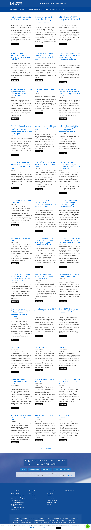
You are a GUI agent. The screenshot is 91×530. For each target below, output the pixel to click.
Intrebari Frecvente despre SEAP (62, 469)
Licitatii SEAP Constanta (63, 522)
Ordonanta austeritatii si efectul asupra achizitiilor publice (20, 381)
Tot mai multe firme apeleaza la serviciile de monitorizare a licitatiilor (69, 381)
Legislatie (52, 9)
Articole (31, 9)
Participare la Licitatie (42, 347)
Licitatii (58, 9)
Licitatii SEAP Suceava (41, 517)
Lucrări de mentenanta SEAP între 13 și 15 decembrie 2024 (45, 311)
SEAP (62, 9)
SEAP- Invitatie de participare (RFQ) (17, 507)
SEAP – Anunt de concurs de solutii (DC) (18, 498)
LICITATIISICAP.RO (32, 495)
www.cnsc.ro (49, 506)
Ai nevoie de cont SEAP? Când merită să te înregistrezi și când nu (45, 128)
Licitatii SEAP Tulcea (25, 517)
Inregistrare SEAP (38, 9)
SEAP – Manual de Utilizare (52, 500)
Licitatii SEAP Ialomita (49, 518)
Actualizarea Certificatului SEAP (20, 239)
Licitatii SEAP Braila (27, 520)
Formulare (23, 469)
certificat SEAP (45, 473)
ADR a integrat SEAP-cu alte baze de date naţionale (69, 275)
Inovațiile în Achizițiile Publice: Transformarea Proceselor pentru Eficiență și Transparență (69, 165)
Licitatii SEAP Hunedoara (57, 518)
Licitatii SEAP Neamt (17, 518)
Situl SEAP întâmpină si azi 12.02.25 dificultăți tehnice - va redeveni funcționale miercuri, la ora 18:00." (45, 241)
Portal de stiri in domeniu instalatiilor (36, 497)
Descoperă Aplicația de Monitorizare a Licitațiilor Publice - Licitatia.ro (44, 276)
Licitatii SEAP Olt (24, 518)
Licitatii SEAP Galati (54, 522)
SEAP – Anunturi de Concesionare (17, 500)
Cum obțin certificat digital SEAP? (44, 91)
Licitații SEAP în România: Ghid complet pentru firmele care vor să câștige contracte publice (69, 92)
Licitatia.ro (31, 493)
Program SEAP (16, 347)
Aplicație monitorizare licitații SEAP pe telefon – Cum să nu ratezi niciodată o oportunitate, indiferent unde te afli (69, 57)
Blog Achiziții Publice (15, 509)
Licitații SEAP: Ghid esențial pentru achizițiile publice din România (69, 311)
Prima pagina (13, 9)
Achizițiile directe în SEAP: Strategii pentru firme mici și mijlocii (69, 19)
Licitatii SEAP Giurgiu (44, 520)
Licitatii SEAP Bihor (71, 522)
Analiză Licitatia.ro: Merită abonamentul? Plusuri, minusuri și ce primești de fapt (44, 56)
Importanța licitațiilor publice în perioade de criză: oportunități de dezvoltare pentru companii (21, 92)
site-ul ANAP (49, 504)
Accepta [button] (58, 527)
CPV (27, 9)
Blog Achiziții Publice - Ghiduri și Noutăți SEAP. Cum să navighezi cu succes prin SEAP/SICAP (21, 56)
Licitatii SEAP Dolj (32, 522)
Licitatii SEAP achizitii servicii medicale (69, 416)
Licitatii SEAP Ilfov (41, 518)
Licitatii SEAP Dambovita (53, 520)
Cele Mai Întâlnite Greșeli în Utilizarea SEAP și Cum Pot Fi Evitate (45, 164)
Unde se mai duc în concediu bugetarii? (45, 416)
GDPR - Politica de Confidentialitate (38, 527)
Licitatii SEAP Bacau (16, 522)
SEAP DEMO (63, 347)
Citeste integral (15, 44)
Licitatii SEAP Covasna (74, 518)
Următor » (48, 448)
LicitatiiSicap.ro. (62, 473)
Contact (67, 9)
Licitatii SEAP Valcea (39, 522)
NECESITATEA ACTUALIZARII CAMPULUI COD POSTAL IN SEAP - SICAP (21, 417)
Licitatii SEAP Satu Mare (59, 517)
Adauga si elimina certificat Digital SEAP (44, 380)
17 (44, 448)
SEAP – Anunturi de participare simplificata (16, 505)
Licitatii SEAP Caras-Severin (18, 520)
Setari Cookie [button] (52, 527)
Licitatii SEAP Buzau (61, 520)
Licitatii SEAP (21, 9)
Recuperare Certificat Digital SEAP (53, 497)
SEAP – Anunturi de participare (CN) (17, 502)
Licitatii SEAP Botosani (36, 520)
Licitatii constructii (32, 498)
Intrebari (47, 9)
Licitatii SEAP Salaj (68, 517)
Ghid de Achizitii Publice (51, 502)
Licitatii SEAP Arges (24, 522)
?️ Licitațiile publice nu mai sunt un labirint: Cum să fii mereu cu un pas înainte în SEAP (20, 165)
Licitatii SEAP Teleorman (50, 517)
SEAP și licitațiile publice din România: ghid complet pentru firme (21, 19)
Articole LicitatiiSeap (34, 469)
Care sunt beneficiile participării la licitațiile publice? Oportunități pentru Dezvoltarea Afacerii (45, 203)
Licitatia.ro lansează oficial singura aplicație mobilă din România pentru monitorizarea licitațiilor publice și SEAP (21, 313)
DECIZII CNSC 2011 (46, 469)
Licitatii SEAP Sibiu (47, 522)
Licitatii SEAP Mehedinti (76, 517)
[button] (88, 526)
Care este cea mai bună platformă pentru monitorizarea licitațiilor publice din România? (43, 20)
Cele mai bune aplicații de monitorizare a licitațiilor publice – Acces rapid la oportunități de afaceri (68, 203)
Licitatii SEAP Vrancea (17, 517)
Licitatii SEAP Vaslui (33, 517)
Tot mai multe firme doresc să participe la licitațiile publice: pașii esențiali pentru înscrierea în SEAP (21, 277)
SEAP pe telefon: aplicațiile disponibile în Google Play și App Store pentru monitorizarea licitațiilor (69, 129)
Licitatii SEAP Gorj (66, 518)
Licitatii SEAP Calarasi (70, 520)
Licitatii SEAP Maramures (32, 518)
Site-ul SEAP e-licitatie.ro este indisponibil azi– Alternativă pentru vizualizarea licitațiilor (69, 240)
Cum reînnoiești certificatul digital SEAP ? (21, 201)
